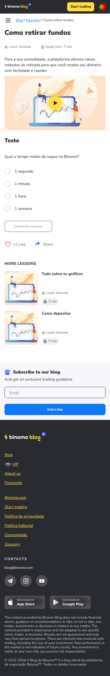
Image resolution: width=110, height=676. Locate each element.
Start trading (81, 7)
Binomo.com (15, 497)
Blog (9, 455)
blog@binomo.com (19, 568)
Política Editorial (19, 525)
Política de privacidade (24, 516)
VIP (15, 464)
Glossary (12, 544)
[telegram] (10, 581)
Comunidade (16, 535)
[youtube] (41, 581)
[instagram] (26, 581)
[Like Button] (8, 244)
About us (13, 473)
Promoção (13, 483)
